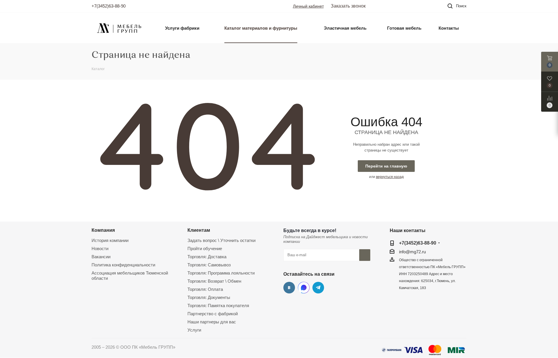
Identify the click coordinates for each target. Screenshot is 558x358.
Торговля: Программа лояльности (221, 272)
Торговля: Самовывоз (209, 264)
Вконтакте (289, 287)
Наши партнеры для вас (211, 321)
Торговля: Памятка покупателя (218, 305)
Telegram (318, 287)
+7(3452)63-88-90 (109, 5)
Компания (103, 230)
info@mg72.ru (412, 251)
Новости (100, 248)
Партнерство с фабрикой (212, 313)
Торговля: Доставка (206, 256)
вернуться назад (390, 177)
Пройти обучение (204, 248)
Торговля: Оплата (205, 289)
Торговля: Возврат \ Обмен (214, 281)
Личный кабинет (308, 6)
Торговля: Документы (208, 297)
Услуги (194, 329)
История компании (110, 240)
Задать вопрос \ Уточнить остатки (221, 240)
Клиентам (198, 230)
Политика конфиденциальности (123, 264)
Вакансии (101, 256)
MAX (304, 287)
